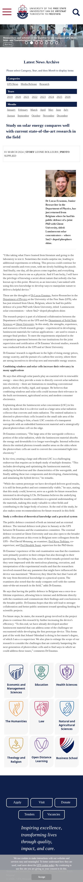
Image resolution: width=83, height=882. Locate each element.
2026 (68, 96)
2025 (59, 96)
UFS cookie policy (45, 865)
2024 (51, 96)
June (58, 109)
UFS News (12, 83)
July (66, 109)
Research (44, 83)
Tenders (29, 814)
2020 (18, 96)
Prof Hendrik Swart (30, 545)
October (36, 115)
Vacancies (53, 814)
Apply (17, 802)
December (62, 115)
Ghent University (25, 324)
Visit (42, 802)
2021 (26, 96)
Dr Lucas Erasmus (40, 295)
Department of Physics (15, 299)
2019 (10, 96)
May (50, 109)
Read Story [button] (8, 44)
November (48, 115)
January (11, 109)
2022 (34, 96)
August (11, 115)
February (23, 109)
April (43, 109)
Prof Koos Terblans (59, 541)
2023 (43, 96)
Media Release (29, 83)
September (23, 115)
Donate (65, 802)
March (33, 109)
